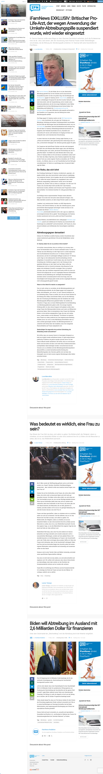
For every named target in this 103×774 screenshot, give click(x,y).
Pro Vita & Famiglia (68, 384)
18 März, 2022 (49, 49)
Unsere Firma (33, 1)
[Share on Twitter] (32, 104)
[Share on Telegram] (32, 100)
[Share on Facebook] (32, 92)
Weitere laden (13, 217)
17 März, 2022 (48, 442)
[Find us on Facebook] (85, 760)
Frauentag (47, 575)
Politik (84, 6)
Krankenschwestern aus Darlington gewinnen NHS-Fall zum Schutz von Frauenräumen (17, 200)
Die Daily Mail (41, 126)
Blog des (55, 386)
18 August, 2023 (96, 122)
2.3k (81, 124)
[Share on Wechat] (32, 108)
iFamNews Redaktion (85, 122)
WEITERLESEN (84, 148)
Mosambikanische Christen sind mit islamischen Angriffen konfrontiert (16, 30)
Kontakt (38, 1)
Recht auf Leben (50, 366)
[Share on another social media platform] (32, 112)
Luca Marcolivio (38, 49)
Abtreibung (43, 359)
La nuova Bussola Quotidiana (55, 384)
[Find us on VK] (90, 760)
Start (58, 6)
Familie (74, 6)
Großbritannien (41, 364)
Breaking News (57, 49)
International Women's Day (45, 722)
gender (50, 720)
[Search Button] (84, 1)
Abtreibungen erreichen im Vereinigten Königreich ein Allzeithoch (15, 151)
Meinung (63, 6)
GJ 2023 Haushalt (58, 720)
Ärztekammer (41, 98)
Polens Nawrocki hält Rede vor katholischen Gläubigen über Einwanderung (16, 209)
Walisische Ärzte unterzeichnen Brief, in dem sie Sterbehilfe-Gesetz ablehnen (13, 121)
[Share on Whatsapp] (32, 96)
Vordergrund (65, 49)
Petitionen (69, 10)
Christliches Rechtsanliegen (55, 359)
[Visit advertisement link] (90, 75)
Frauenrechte (49, 362)
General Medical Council (61, 362)
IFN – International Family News (34, 762)
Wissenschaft (60, 10)
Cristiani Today (65, 382)
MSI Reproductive (67, 118)
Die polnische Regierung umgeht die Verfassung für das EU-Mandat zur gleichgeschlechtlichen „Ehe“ (17, 77)
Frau (42, 575)
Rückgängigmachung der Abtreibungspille (48, 369)
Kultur (79, 6)
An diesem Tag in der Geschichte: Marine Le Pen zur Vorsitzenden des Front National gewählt (16, 191)
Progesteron (41, 366)
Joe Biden (56, 722)
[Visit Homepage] (41, 8)
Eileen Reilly (41, 362)
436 (71, 637)
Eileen (61, 98)
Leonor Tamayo (38, 442)
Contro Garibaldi (58, 390)
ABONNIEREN (55, 1)
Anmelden (79, 1)
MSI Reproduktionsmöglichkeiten (63, 364)
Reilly (64, 98)
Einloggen (73, 1)
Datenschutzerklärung (62, 760)
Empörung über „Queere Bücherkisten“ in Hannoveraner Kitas (16, 108)
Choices (39, 120)
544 (70, 442)
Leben (68, 6)
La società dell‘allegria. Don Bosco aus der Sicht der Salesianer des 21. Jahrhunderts (57, 393)
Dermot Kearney (43, 91)
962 (79, 49)
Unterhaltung (91, 6)
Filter (23, 1)
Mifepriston (50, 364)
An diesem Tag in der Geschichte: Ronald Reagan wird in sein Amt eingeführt (16, 68)
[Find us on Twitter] (88, 760)
